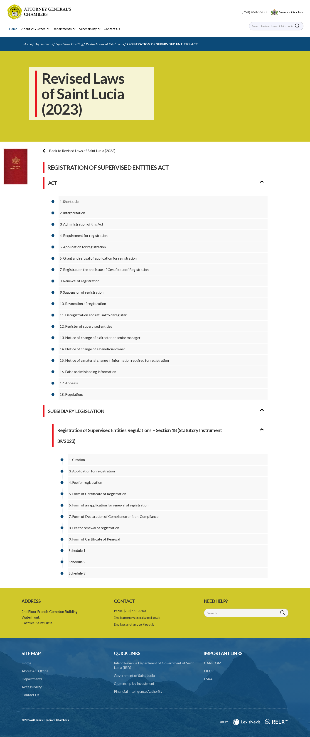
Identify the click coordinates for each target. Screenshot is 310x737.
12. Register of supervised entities (86, 326)
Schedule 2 (77, 562)
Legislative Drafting (69, 44)
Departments (43, 44)
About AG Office (35, 671)
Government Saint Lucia (291, 12)
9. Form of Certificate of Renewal (94, 539)
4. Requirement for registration (84, 235)
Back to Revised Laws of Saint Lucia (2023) (81, 150)
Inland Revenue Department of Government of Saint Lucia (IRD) (154, 665)
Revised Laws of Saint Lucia (105, 44)
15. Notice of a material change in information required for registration (114, 360)
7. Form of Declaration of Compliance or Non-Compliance (113, 516)
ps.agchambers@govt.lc (138, 624)
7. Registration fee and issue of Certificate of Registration (104, 269)
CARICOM (212, 663)
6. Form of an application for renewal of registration (108, 505)
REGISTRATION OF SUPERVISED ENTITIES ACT (162, 44)
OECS (208, 671)
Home (13, 29)
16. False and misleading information (88, 371)
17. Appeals (69, 383)
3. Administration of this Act (81, 224)
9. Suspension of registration (81, 292)
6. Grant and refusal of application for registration (98, 258)
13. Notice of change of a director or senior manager (100, 337)
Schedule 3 (77, 573)
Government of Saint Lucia (134, 675)
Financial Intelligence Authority (138, 691)
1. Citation (77, 459)
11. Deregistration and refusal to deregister (93, 315)
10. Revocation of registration (83, 303)
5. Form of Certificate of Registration (97, 493)
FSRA (208, 679)
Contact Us (112, 29)
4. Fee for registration (85, 482)
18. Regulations (72, 394)
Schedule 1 (77, 550)
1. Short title (69, 201)
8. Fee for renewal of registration (94, 528)
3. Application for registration (92, 471)
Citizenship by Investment (134, 683)
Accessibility (32, 687)
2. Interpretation (72, 213)
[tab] (264, 180)
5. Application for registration (83, 247)
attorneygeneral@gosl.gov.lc (141, 617)
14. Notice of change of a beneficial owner (92, 349)
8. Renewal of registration (79, 281)
